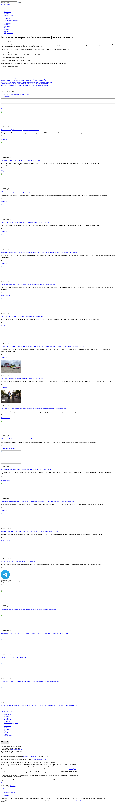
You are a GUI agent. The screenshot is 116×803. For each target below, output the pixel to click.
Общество (7, 23)
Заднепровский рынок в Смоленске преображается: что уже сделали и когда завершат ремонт (30, 681)
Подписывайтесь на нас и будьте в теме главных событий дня (23, 80)
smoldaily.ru (72, 769)
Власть (6, 24)
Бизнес (6, 29)
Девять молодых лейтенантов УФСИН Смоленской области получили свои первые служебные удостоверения (35, 633)
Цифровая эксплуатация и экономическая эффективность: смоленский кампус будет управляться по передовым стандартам (39, 252)
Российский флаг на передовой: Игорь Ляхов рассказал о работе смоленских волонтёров (28, 609)
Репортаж (7, 13)
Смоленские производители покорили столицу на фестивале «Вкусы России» (25, 222)
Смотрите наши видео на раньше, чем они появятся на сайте (24, 83)
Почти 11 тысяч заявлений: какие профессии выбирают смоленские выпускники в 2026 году (29, 531)
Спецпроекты (8, 15)
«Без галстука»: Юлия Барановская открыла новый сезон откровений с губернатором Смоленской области (34, 408)
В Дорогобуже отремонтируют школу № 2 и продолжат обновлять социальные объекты (28, 469)
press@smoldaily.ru (16, 749)
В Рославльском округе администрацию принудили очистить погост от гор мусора (26, 192)
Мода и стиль (8, 33)
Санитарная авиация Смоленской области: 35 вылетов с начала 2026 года (23, 378)
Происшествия (9, 28)
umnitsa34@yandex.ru (29, 756)
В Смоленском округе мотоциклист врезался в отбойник (18, 561)
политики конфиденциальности (77, 800)
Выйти (6, 795)
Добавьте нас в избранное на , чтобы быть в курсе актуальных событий (25, 85)
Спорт (6, 31)
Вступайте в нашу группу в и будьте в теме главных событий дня (26, 82)
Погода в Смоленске (7, 4)
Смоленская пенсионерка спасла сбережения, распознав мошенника (22, 316)
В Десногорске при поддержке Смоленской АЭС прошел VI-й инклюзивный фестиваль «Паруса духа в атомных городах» (39, 705)
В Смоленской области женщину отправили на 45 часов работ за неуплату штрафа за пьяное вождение (33, 439)
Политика (7, 26)
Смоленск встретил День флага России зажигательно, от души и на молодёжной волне (28, 284)
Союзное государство (11, 20)
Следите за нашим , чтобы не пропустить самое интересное (25, 79)
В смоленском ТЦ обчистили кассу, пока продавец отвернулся (20, 130)
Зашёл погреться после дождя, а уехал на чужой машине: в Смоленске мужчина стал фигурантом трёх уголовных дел (37, 501)
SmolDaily (13, 786)
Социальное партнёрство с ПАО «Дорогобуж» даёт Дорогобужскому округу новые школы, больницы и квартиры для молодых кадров (42, 346)
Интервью (7, 12)
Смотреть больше (6, 711)
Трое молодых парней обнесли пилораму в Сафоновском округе (21, 160)
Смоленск (7, 96)
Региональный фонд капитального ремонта (17, 94)
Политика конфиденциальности (11, 783)
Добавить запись (9, 792)
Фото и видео (8, 17)
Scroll (2, 789)
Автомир (7, 18)
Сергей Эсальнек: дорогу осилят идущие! (13, 657)
